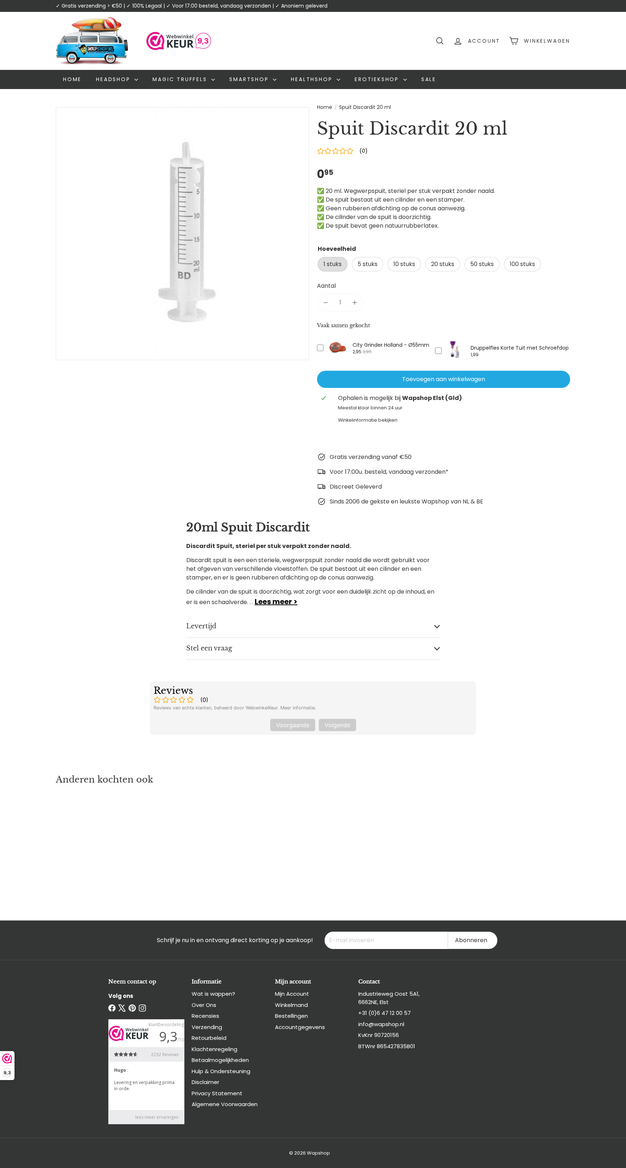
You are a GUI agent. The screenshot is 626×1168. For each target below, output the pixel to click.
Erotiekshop (378, 79)
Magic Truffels (181, 79)
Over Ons (204, 1005)
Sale (428, 79)
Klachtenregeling (214, 1049)
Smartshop (250, 79)
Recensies (205, 1016)
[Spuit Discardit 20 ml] (95, 845)
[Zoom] (182, 233)
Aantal (326, 286)
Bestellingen (291, 1016)
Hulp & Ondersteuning (221, 1071)
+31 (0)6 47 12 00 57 (384, 1013)
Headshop (114, 79)
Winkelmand (291, 1005)
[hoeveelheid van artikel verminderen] (325, 302)
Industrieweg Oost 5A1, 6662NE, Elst (389, 998)
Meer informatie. (298, 708)
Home (72, 79)
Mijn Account (292, 994)
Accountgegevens (300, 1027)
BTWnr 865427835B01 (386, 1046)
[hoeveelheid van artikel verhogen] (354, 302)
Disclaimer (205, 1082)
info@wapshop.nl (381, 1024)
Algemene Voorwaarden (225, 1104)
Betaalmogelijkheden (220, 1060)
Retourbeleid (209, 1038)
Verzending (207, 1027)
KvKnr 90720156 (378, 1035)
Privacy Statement (217, 1093)
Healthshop (313, 79)
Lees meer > (276, 601)
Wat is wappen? (213, 994)
